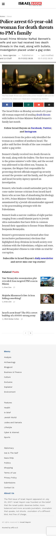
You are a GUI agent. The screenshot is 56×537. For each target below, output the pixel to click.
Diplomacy (9, 448)
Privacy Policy (10, 478)
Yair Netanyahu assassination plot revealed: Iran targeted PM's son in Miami (20, 281)
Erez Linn (7, 287)
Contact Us (9, 487)
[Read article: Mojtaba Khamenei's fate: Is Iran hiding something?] (47, 299)
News (9, 16)
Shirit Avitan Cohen (11, 319)
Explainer (8, 387)
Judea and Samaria (13, 422)
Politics (7, 463)
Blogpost (8, 367)
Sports (7, 437)
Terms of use (10, 473)
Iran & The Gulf (11, 453)
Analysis (8, 357)
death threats (43, 114)
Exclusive (8, 382)
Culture (7, 377)
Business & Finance (13, 372)
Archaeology (9, 362)
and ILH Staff (6, 58)
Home (2, 16)
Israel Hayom (25, 522)
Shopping (8, 468)
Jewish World (10, 417)
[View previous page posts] (26, 333)
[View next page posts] (31, 333)
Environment (9, 392)
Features (8, 402)
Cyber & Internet (11, 432)
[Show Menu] (3, 4)
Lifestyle (8, 427)
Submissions (9, 483)
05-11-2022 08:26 (25, 58)
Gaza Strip (9, 458)
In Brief (7, 412)
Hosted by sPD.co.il (10, 528)
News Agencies (9, 55)
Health (7, 408)
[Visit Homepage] (30, 4)
